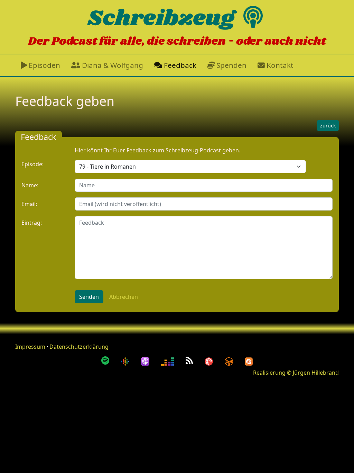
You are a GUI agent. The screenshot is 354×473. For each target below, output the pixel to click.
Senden (89, 297)
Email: (29, 204)
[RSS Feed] (190, 360)
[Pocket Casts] (210, 360)
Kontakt (279, 65)
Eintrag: (31, 222)
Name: (29, 185)
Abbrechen (123, 297)
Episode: (32, 164)
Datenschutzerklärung (79, 346)
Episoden (43, 65)
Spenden (230, 65)
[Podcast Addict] (249, 360)
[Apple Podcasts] (146, 360)
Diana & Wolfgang (111, 65)
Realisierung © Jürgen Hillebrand (296, 372)
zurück (328, 125)
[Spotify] (106, 360)
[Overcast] (230, 360)
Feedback (179, 65)
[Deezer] (168, 360)
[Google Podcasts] (126, 360)
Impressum (30, 346)
